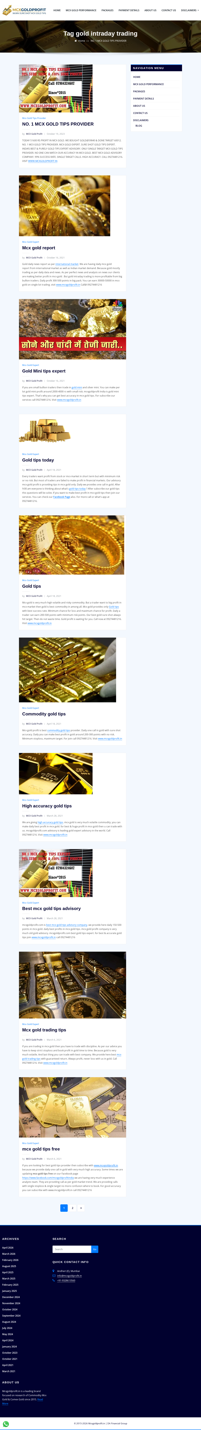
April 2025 (7, 1272)
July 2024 (7, 1328)
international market (66, 264)
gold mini (77, 387)
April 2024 (7, 1340)
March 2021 (8, 1371)
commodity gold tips (58, 730)
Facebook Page (61, 496)
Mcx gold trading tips (44, 1029)
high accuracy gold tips (50, 822)
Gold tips (31, 586)
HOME (57, 10)
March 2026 (8, 1253)
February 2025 (10, 1284)
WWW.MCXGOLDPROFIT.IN (42, 161)
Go (94, 1249)
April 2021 (7, 1365)
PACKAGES (107, 10)
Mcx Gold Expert (30, 241)
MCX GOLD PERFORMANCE (81, 10)
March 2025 (8, 1278)
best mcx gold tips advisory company (66, 924)
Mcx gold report (38, 247)
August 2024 (9, 1321)
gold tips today (77, 488)
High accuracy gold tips (47, 805)
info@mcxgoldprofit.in (69, 1275)
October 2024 (9, 1309)
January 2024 (9, 1346)
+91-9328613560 (66, 1280)
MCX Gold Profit (32, 133)
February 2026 (10, 1260)
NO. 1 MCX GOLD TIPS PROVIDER (108, 40)
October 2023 (9, 1352)
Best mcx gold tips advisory (51, 908)
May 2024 (7, 1334)
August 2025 (9, 1266)
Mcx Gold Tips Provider (34, 118)
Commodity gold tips (44, 713)
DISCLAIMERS (189, 10)
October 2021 (9, 1359)
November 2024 (11, 1303)
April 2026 (7, 1247)
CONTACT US (169, 10)
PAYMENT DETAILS (129, 10)
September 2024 (11, 1315)
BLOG (139, 125)
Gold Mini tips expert (43, 371)
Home (81, 40)
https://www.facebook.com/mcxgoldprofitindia (48, 1177)
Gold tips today (38, 460)
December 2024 (11, 1297)
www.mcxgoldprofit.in (68, 284)
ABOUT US (150, 10)
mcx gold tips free (41, 1149)
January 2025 (9, 1291)
